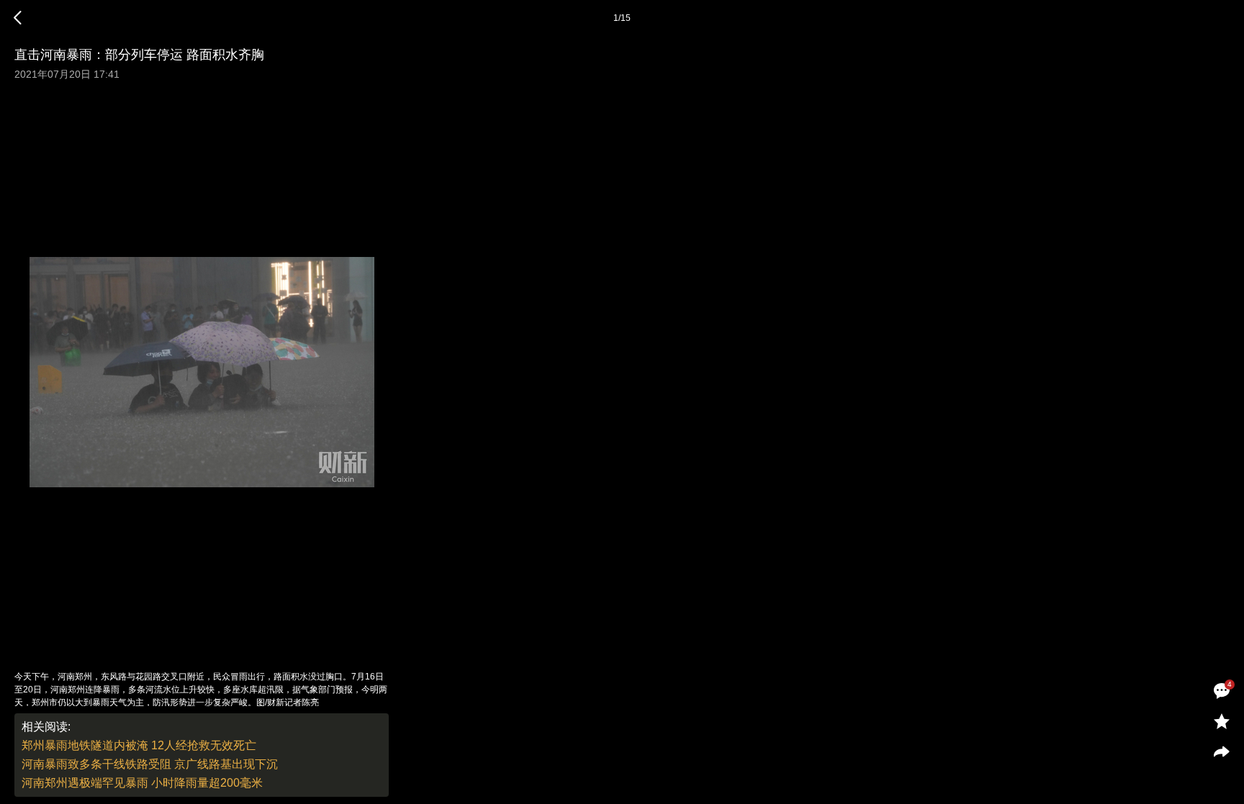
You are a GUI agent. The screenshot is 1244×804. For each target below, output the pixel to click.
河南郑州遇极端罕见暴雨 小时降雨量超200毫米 (142, 783)
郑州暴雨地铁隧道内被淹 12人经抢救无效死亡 (139, 745)
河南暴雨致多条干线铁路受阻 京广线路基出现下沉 (150, 764)
